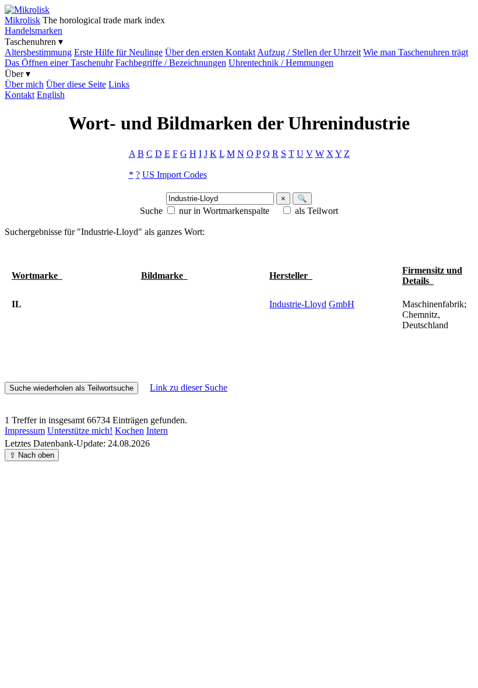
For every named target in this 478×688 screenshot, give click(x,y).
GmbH (341, 304)
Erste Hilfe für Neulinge (118, 52)
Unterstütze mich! (80, 431)
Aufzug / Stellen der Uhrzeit (309, 52)
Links (118, 84)
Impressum (25, 431)
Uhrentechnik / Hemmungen (281, 63)
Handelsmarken (33, 31)
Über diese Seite (76, 84)
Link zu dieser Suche (188, 387)
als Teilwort (316, 211)
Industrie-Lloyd (297, 304)
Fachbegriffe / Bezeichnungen (170, 63)
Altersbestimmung (38, 52)
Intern (157, 431)
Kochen (129, 431)
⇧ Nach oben (31, 455)
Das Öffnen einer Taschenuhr (59, 63)
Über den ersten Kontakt (210, 52)
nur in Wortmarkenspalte (224, 211)
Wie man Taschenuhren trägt (415, 52)
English (51, 95)
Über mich (24, 84)
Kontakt (19, 95)
